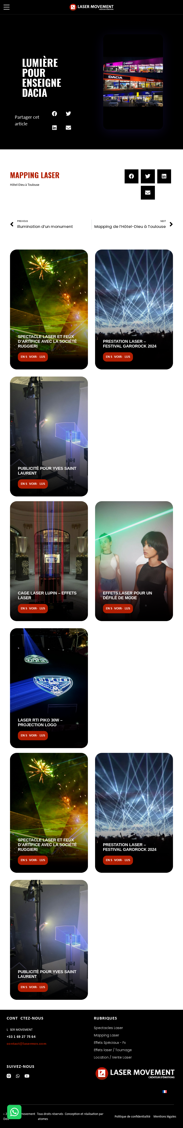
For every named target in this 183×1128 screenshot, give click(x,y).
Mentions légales (164, 1116)
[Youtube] (27, 1076)
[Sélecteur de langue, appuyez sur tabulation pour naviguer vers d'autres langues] (169, 1092)
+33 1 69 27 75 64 (21, 1037)
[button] (55, 114)
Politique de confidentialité (132, 1116)
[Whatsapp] (18, 1076)
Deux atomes (25, 1119)
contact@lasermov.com (26, 1043)
